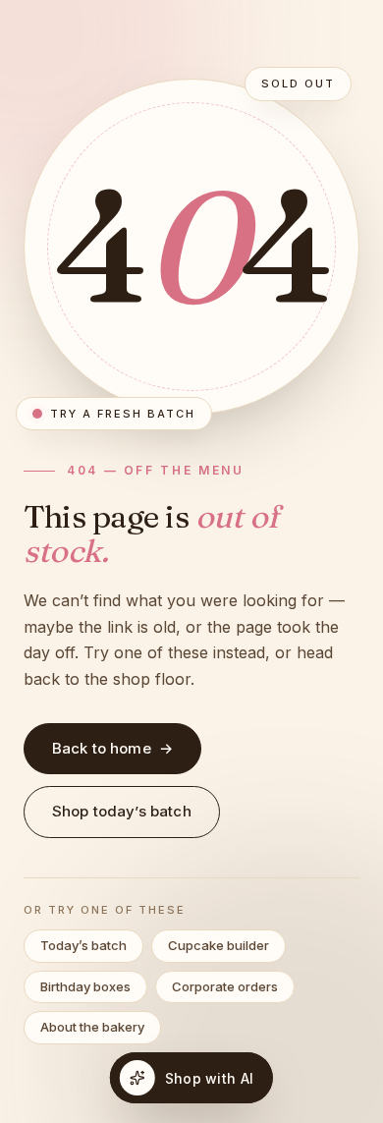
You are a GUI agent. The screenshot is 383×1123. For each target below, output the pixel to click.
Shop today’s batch (122, 811)
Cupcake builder (218, 945)
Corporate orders (225, 986)
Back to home (112, 748)
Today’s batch (83, 945)
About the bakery (92, 1027)
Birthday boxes (85, 986)
